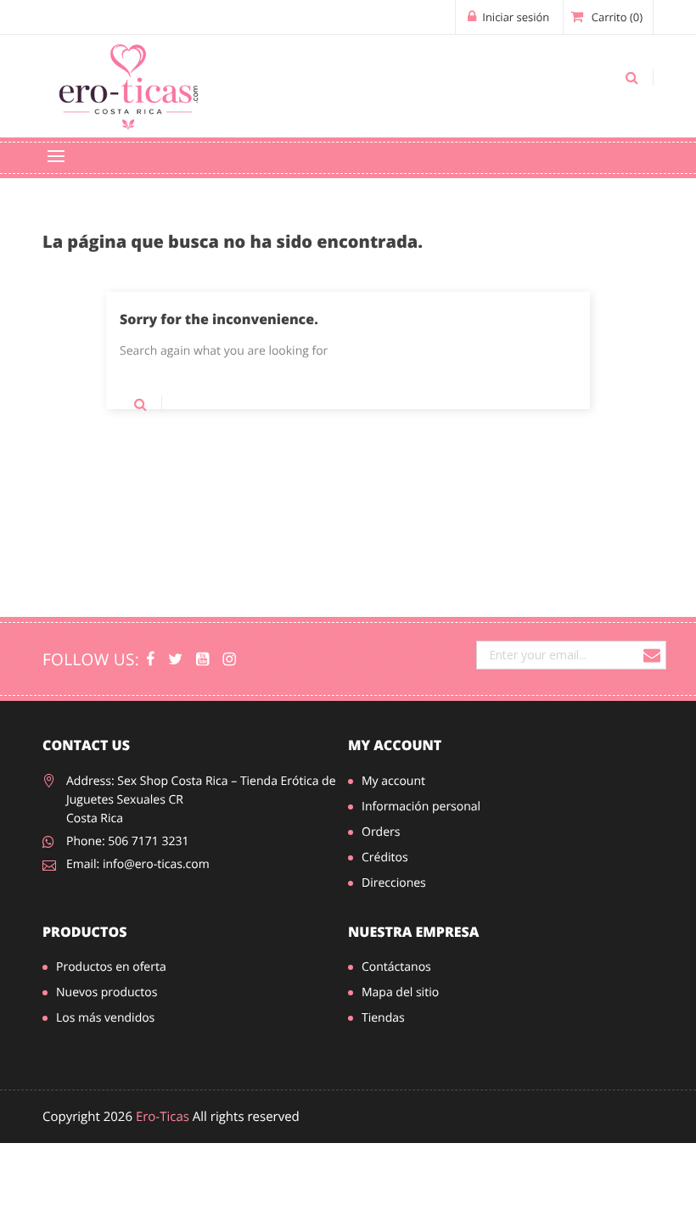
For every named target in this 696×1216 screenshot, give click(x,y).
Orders (381, 832)
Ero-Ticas (162, 1116)
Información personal (421, 807)
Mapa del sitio (400, 992)
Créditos (385, 857)
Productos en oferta (111, 967)
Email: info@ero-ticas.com (138, 864)
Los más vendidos (105, 1018)
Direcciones (394, 883)
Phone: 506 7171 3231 (127, 841)
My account (394, 745)
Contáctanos (396, 967)
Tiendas (383, 1018)
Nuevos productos (106, 992)
